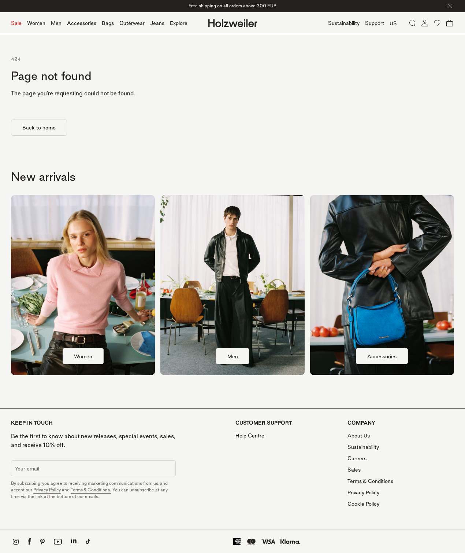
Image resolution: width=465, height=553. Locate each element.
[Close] (449, 6)
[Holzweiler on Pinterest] (42, 541)
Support (374, 23)
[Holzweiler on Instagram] (16, 541)
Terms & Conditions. (91, 489)
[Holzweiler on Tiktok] (88, 541)
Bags (108, 23)
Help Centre (249, 435)
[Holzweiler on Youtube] (58, 541)
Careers (357, 458)
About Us (358, 435)
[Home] (232, 23)
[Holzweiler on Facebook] (29, 541)
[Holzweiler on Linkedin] (73, 541)
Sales (354, 469)
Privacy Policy (47, 489)
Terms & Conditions (370, 481)
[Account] (424, 23)
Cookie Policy (363, 504)
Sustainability (363, 447)
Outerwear (132, 23)
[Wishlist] (437, 23)
